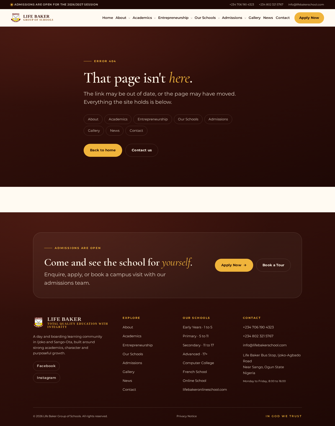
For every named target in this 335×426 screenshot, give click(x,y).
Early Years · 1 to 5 (197, 327)
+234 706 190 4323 (241, 4)
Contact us (142, 150)
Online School (194, 381)
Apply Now (309, 18)
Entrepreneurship (173, 18)
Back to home (103, 150)
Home (107, 18)
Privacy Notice (187, 416)
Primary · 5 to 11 (196, 336)
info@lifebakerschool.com (306, 4)
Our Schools (206, 18)
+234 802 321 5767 (271, 4)
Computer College (198, 363)
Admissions (232, 18)
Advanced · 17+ (195, 354)
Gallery (255, 18)
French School (195, 372)
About (121, 18)
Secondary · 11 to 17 (198, 345)
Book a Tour (273, 265)
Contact (283, 18)
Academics (143, 18)
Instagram (46, 378)
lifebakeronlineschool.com (205, 390)
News (268, 18)
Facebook (46, 366)
